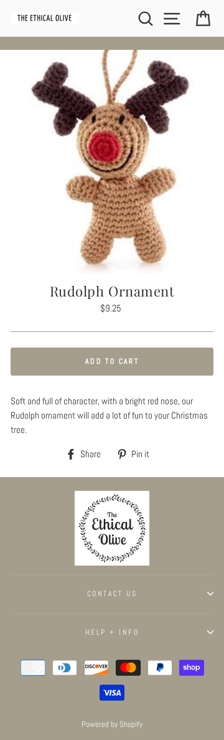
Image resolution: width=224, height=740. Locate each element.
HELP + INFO (112, 632)
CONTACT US (112, 594)
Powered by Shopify (112, 724)
